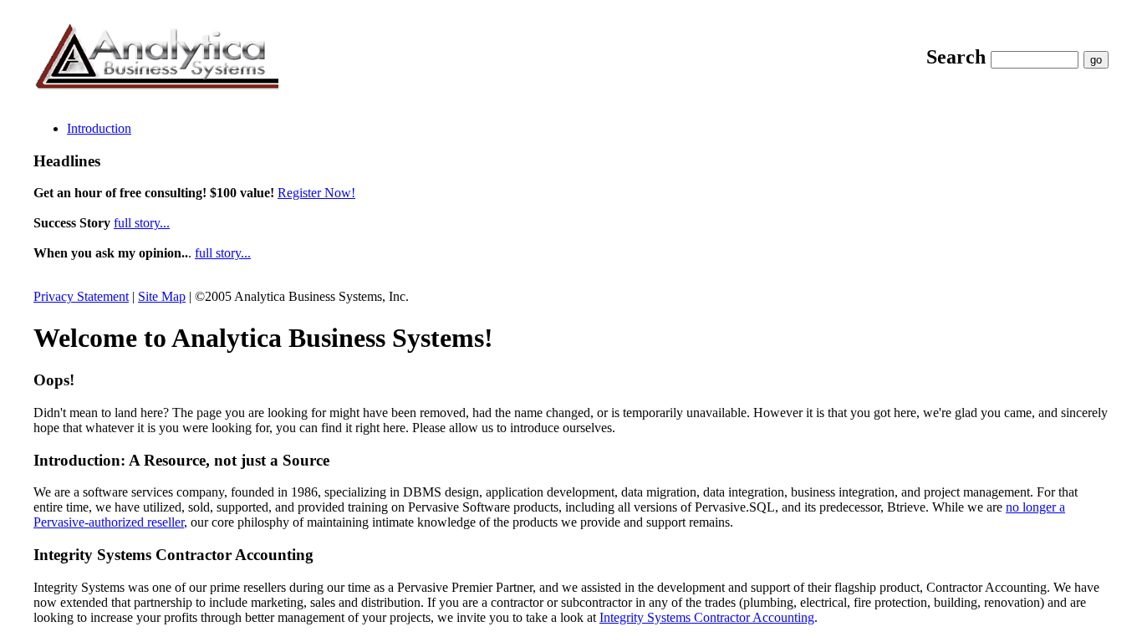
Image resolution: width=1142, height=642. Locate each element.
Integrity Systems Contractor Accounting (706, 617)
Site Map (162, 296)
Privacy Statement (81, 296)
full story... (142, 223)
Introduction (99, 128)
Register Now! (316, 193)
